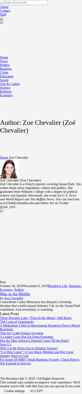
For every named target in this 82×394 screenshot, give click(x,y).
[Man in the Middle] (38, 244)
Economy (6, 290)
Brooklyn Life (57, 286)
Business (75, 286)
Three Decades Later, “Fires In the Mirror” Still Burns (35, 318)
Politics (19, 290)
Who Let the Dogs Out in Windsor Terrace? (29, 348)
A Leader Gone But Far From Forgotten (26, 337)
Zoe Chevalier (13, 298)
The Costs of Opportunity (17, 321)
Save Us (5, 344)
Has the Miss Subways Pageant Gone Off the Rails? (34, 340)
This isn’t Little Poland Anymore (22, 333)
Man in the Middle (15, 294)
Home (4, 157)
